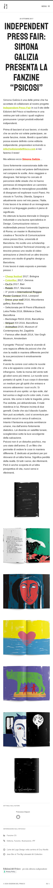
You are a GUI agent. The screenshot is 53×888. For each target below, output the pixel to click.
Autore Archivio (18, 817)
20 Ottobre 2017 (26, 18)
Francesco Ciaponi (23, 811)
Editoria (10, 841)
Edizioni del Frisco (17, 883)
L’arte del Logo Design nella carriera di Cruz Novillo (27, 849)
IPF (33, 841)
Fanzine (17, 841)
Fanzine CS (11, 835)
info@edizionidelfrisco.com (19, 149)
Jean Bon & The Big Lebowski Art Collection (24, 854)
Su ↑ (48, 883)
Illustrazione (26, 841)
